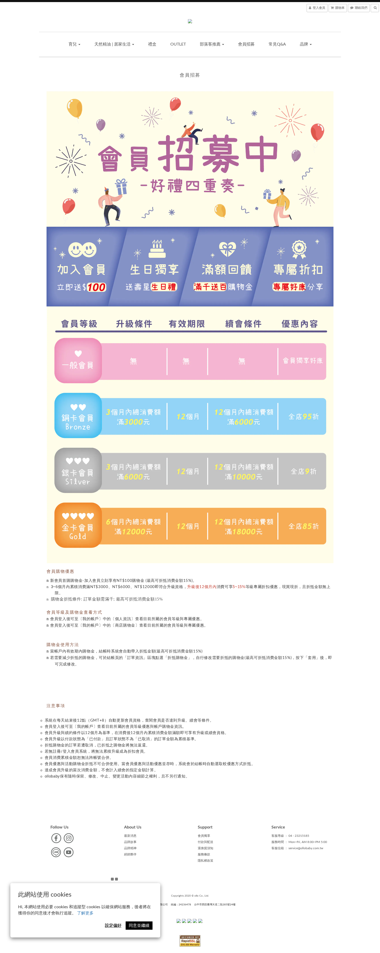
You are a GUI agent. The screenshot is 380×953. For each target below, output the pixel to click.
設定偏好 (113, 925)
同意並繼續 (139, 925)
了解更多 (85, 913)
